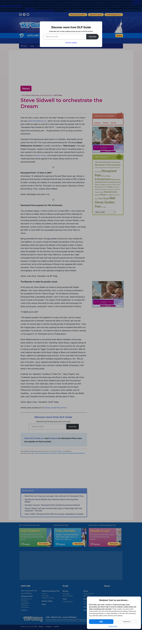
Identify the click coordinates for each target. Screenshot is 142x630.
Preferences (126, 621)
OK (101, 621)
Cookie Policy (113, 626)
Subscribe (92, 36)
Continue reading (71, 42)
